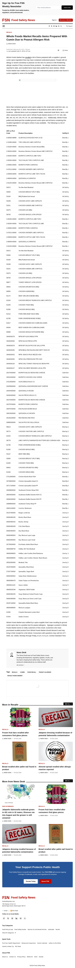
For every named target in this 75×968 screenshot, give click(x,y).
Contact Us (12, 957)
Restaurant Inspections (29, 943)
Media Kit (30, 957)
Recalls (9, 32)
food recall (31, 672)
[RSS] (61, 26)
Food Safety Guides (20, 929)
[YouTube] (58, 26)
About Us (5, 957)
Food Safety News (39, 965)
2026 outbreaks (8, 806)
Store (35, 957)
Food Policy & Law (7, 929)
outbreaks (51, 929)
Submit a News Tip (8, 946)
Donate (41, 957)
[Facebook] (49, 26)
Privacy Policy (21, 957)
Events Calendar (42, 943)
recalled (28, 57)
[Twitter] (51, 26)
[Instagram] (54, 26)
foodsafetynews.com (8, 901)
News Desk (12, 43)
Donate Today (31, 881)
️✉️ (5, 910)
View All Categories (8, 933)
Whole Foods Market (14, 676)
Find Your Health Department (11, 943)
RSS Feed (18, 946)
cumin (22, 672)
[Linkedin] (56, 26)
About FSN (45, 881)
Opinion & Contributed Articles (37, 929)
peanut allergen (45, 672)
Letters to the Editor (55, 943)
